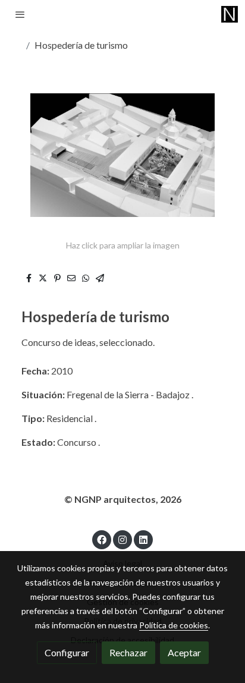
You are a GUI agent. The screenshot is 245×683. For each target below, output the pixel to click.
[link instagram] (122, 539)
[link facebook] (101, 539)
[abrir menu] (20, 14)
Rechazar (128, 652)
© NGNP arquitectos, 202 (120, 499)
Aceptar (184, 652)
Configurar (67, 652)
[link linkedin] (143, 539)
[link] (229, 14)
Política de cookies (173, 625)
